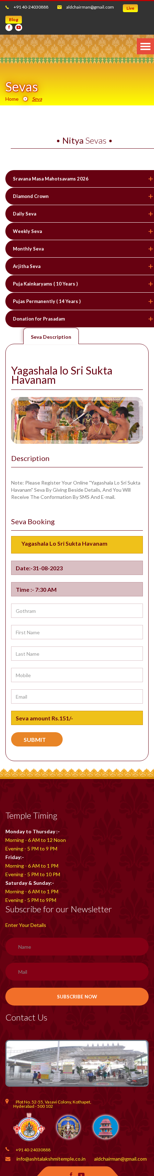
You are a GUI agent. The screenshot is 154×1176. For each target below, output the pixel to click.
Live (130, 8)
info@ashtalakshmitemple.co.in (51, 1159)
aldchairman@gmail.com (90, 7)
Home (12, 99)
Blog (13, 19)
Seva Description (51, 337)
